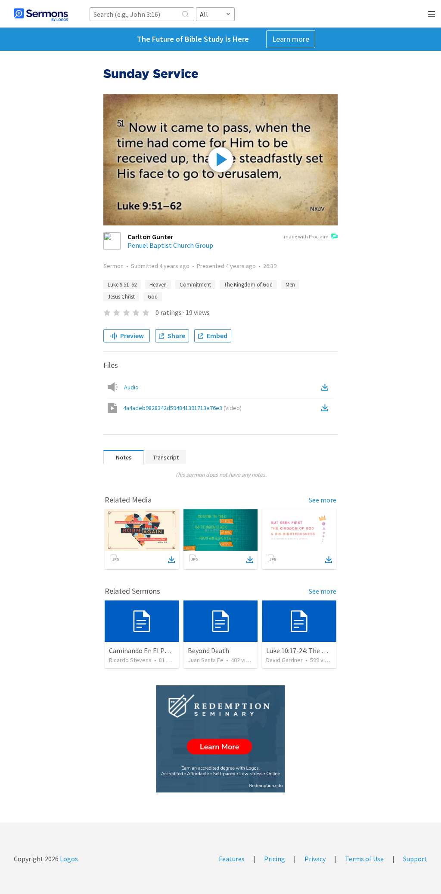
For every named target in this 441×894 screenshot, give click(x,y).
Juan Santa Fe (206, 660)
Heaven (158, 284)
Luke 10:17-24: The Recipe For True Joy (322, 650)
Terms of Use (364, 858)
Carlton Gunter (150, 236)
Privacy (315, 858)
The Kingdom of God (248, 284)
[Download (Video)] (326, 407)
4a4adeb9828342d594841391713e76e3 (182, 408)
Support (415, 858)
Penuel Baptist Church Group (170, 245)
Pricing (274, 858)
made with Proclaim (306, 236)
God (153, 296)
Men (290, 284)
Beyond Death (208, 650)
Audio (131, 387)
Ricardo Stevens (130, 660)
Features (232, 858)
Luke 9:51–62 (122, 284)
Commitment (195, 284)
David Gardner (284, 660)
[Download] (171, 559)
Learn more (290, 39)
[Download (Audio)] (326, 387)
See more (322, 500)
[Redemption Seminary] (220, 738)
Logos (68, 858)
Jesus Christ (121, 296)
